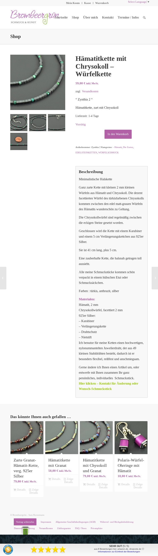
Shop (15, 36)
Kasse (87, 3)
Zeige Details (33, 491)
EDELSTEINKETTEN (86, 152)
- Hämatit (117, 147)
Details (21, 489)
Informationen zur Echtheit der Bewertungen (119, 551)
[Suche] (144, 17)
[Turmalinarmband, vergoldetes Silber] (3, 278)
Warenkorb (102, 3)
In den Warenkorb (118, 134)
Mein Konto (73, 3)
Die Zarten (128, 147)
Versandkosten (90, 91)
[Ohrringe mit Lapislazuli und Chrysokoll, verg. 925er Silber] (155, 278)
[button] (25, 531)
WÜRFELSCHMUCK (108, 152)
